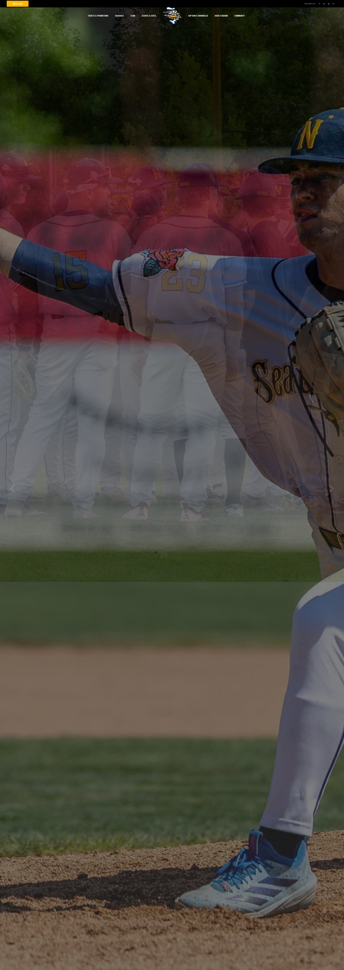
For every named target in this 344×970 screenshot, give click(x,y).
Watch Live (18, 3)
